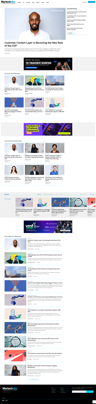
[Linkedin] (5, 400)
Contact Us (62, 389)
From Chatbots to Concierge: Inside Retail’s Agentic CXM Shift (42, 211)
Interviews (28, 2)
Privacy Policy (54, 392)
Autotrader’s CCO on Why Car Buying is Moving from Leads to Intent (54, 179)
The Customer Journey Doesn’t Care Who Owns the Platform (45, 353)
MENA (28, 364)
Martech (19, 2)
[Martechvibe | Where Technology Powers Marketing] (8, 2)
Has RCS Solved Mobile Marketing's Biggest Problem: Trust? (13, 111)
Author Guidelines (63, 392)
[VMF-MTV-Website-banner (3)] (48, 226)
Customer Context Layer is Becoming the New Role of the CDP (13, 89)
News (33, 2)
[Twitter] (3, 400)
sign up (90, 391)
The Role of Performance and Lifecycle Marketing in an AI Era (24, 211)
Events (47, 2)
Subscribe (91, 1)
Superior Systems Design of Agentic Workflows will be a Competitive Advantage (53, 157)
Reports (38, 2)
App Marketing (27, 86)
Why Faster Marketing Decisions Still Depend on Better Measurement (59, 211)
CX (23, 2)
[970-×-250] (48, 63)
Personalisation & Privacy (29, 108)
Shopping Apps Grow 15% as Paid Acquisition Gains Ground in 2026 (34, 89)
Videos (43, 2)
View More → (70, 33)
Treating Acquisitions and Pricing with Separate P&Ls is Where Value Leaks (34, 179)
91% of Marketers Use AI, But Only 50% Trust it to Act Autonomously (78, 211)
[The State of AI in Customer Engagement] (48, 129)
